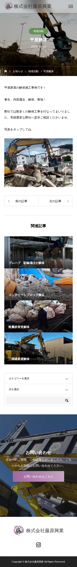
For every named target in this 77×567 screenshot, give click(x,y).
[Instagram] (38, 544)
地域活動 (38, 31)
